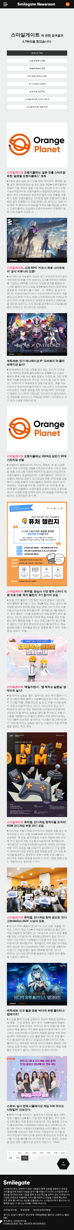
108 (10, 1158)
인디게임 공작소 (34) (37, 76)
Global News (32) (37, 68)
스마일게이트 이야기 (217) (37, 99)
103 (34, 1153)
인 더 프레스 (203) (37, 84)
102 (27, 1153)
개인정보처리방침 (42, 1210)
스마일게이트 (10, 1210)
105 (48, 1153)
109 (17, 1158)
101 (20, 1153)
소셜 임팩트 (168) (37, 61)
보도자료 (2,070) (37, 91)
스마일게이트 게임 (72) (37, 107)
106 (56, 1153)
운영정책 (24, 1210)
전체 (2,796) (37, 53)
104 (41, 1153)
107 (63, 1153)
